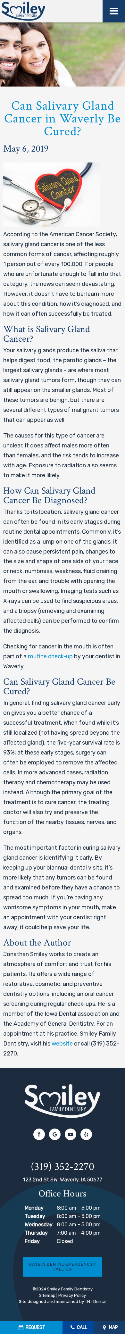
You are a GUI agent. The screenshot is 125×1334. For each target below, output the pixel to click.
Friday (32, 1241)
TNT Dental (95, 1301)
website (62, 1043)
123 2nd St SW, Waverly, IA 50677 (62, 1180)
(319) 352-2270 (62, 1166)
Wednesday (39, 1224)
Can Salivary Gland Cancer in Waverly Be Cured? (62, 118)
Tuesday (35, 1216)
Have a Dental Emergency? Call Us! (62, 1267)
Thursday (36, 1233)
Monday (34, 1208)
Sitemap (47, 1295)
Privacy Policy (72, 1295)
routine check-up (50, 656)
